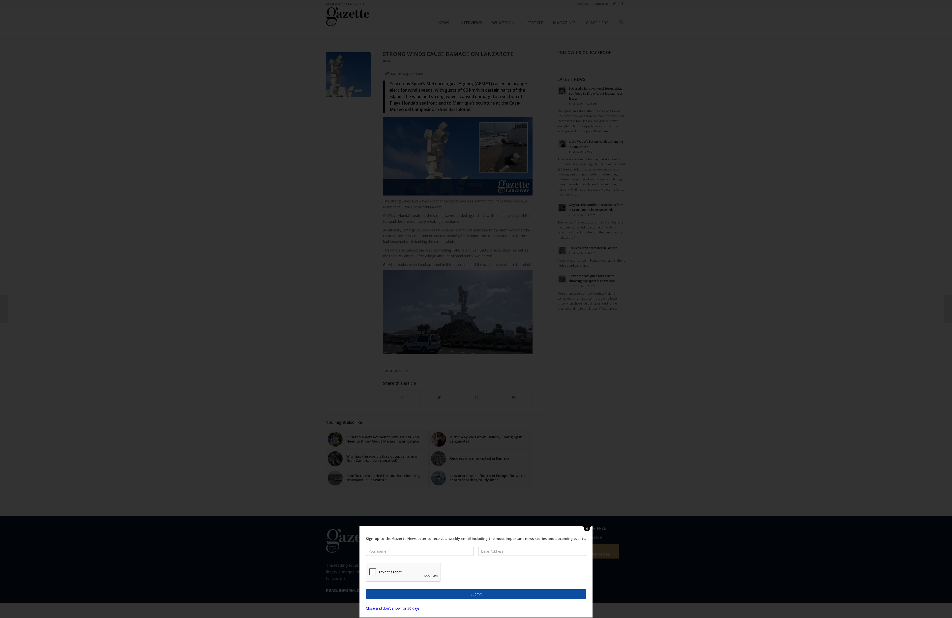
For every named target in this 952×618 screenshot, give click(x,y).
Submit (476, 594)
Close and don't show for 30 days (393, 608)
